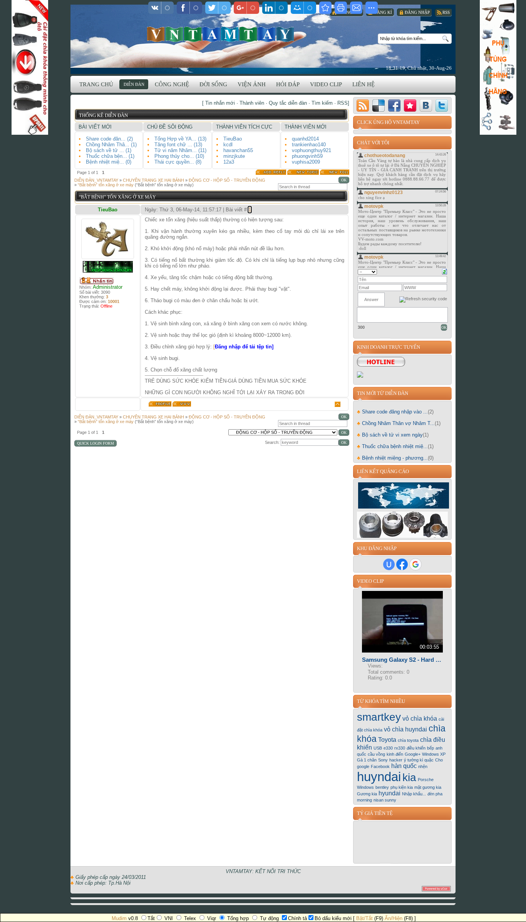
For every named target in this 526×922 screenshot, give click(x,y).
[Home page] (182, 404)
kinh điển (395, 754)
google (363, 766)
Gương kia (367, 793)
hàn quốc (404, 766)
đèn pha (434, 793)
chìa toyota (408, 740)
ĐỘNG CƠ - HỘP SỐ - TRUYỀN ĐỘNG (227, 180)
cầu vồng (376, 754)
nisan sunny (385, 800)
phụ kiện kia (401, 787)
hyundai (389, 793)
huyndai (379, 777)
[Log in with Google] (415, 564)
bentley (382, 787)
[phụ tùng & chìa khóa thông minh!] (403, 536)
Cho (439, 760)
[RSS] (363, 105)
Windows (365, 787)
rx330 (399, 748)
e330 (388, 748)
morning (364, 800)
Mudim (119, 918)
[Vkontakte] (426, 105)
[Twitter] (442, 105)
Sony (383, 760)
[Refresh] (444, 271)
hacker (395, 760)
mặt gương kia (427, 787)
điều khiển (416, 748)
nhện (422, 766)
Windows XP (434, 754)
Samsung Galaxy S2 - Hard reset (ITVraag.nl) (402, 659)
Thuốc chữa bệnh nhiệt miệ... (392, 446)
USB (378, 748)
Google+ (412, 754)
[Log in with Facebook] (402, 564)
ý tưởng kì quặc (419, 760)
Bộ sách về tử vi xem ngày (390, 435)
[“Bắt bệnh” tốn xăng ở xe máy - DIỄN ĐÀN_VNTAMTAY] (325, 8)
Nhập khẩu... (414, 793)
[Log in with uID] (389, 564)
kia (409, 777)
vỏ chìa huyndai (405, 729)
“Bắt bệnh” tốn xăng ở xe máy (106, 184)
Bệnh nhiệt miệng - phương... (392, 458)
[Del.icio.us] (378, 105)
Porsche (426, 779)
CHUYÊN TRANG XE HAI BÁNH (153, 180)
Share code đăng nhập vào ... (392, 412)
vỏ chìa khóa (419, 718)
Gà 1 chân (367, 760)
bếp (430, 748)
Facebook (380, 766)
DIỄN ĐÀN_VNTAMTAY (96, 180)
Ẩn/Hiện (393, 918)
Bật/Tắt (364, 918)
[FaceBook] (394, 105)
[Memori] (410, 105)
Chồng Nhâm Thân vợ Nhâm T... (396, 423)
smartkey (379, 717)
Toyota (387, 739)
